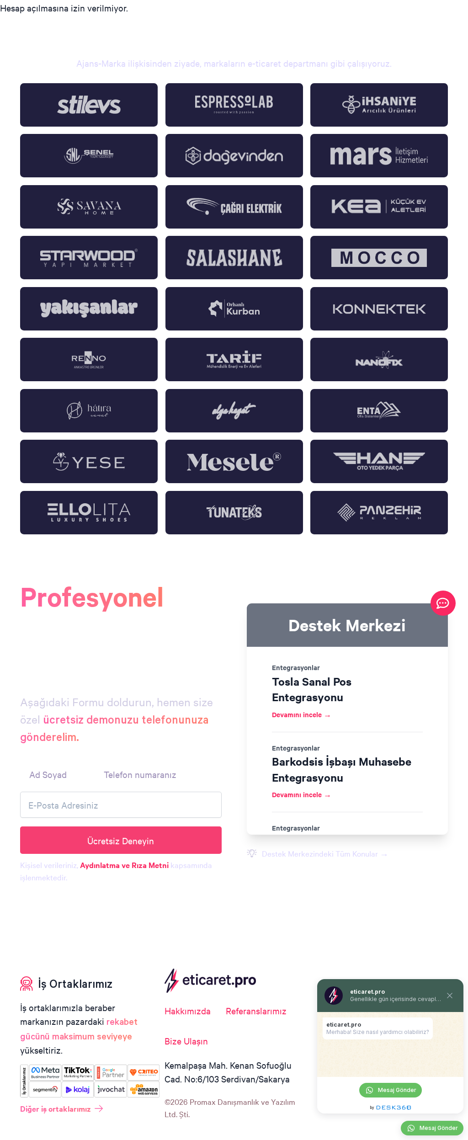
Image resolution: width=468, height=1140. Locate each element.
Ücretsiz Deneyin (120, 840)
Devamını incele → (301, 714)
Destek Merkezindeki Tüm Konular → (325, 853)
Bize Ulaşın (186, 1040)
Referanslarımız (256, 1010)
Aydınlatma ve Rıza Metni (124, 864)
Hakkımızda (188, 1010)
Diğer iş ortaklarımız (55, 1108)
